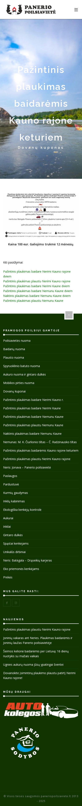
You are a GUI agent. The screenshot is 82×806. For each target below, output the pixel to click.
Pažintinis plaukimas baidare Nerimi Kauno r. (33, 400)
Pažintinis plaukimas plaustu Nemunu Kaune (33, 301)
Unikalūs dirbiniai (14, 552)
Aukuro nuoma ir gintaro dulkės (24, 374)
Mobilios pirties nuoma (18, 383)
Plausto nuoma (13, 357)
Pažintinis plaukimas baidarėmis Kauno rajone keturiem (40, 450)
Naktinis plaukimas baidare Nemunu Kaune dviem (37, 296)
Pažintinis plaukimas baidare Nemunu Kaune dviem (38, 291)
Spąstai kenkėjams (16, 543)
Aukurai (8, 518)
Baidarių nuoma (14, 349)
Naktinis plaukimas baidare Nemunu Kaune (32, 434)
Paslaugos (10, 476)
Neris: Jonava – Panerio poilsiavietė (27, 467)
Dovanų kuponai (14, 391)
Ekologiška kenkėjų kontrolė (22, 510)
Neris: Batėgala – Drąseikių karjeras (27, 560)
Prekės (7, 577)
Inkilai (7, 527)
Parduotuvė (11, 484)
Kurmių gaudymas (15, 493)
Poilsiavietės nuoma (16, 341)
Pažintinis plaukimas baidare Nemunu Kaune (33, 417)
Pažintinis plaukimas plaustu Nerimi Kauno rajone (36, 281)
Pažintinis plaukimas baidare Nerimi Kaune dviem (36, 286)
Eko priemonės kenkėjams (21, 569)
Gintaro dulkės (13, 535)
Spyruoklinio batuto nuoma (21, 366)
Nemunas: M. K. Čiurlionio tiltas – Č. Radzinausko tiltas (40, 442)
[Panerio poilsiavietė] (31, 9)
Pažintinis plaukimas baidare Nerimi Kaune (32, 408)
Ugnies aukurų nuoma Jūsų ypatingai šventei (33, 665)
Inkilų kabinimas (14, 501)
